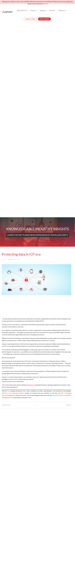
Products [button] (33, 10)
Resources (62, 10)
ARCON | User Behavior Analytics (13, 393)
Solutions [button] (43, 10)
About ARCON (21, 10)
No (47, 4)
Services (52, 10)
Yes (44, 4)
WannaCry (31, 385)
